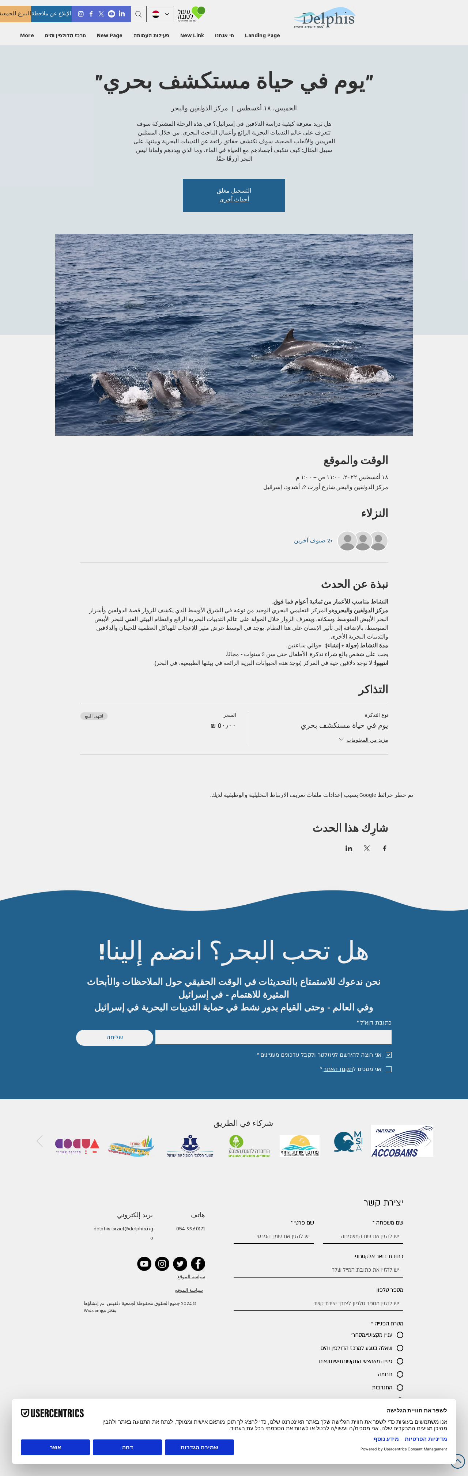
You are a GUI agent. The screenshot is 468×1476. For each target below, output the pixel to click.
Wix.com (92, 1310)
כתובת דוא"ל (374, 1023)
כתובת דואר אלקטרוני (379, 1256)
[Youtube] (111, 14)
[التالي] (39, 1141)
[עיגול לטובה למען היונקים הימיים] (190, 14)
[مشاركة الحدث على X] (366, 848)
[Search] (138, 14)
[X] (101, 14)
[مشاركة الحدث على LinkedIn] (349, 848)
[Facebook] (91, 14)
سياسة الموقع (191, 1277)
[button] (224, 36)
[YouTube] (144, 1264)
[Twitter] (180, 1264)
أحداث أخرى (234, 199)
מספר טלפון (389, 1290)
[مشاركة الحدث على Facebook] (384, 848)
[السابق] (428, 1141)
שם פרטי (302, 1222)
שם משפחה (388, 1222)
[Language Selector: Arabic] (160, 14)
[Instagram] (80, 14)
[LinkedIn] (121, 14)
